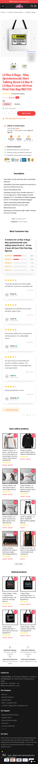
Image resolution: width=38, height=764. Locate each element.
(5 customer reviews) (18, 94)
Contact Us (4, 723)
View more (19, 564)
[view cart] (35, 6)
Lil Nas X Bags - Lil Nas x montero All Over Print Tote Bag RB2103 (27, 629)
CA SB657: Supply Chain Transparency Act (14, 705)
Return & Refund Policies (9, 720)
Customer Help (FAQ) (8, 726)
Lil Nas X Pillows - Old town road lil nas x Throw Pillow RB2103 (9, 487)
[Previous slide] (4, 38)
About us (4, 694)
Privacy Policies (6, 700)
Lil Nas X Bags (30, 12)
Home (3, 12)
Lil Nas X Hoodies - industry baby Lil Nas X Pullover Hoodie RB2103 (27, 452)
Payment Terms (6, 717)
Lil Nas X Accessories (15, 12)
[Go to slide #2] (24, 66)
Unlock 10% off (4, 755)
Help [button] (34, 761)
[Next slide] (34, 38)
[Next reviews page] (34, 415)
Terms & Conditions (7, 697)
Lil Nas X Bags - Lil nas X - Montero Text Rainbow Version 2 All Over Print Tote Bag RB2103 (9, 597)
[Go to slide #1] (14, 66)
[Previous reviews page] (24, 415)
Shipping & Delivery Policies (9, 715)
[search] (32, 6)
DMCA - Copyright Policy (9, 703)
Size (3, 101)
